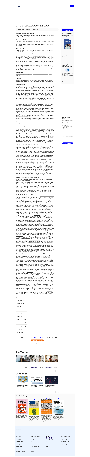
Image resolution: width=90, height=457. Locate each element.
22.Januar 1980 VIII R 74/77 (22, 237)
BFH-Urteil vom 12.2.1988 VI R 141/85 (27, 58)
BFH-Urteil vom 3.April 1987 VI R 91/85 (43, 245)
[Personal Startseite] (18, 6)
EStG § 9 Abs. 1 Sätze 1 (43, 74)
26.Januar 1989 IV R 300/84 (29, 141)
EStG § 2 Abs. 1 (19, 74)
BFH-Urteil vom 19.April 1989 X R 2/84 (31, 217)
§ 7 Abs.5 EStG (40, 109)
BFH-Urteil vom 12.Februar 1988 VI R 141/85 (32, 256)
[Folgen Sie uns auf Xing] (48, 438)
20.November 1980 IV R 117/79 (46, 284)
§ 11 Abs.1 (22, 193)
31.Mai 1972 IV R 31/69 (28, 234)
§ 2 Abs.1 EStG (22, 182)
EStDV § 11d (35, 74)
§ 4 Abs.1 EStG (22, 269)
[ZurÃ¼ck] (55, 371)
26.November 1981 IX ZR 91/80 (29, 155)
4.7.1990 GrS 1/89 (45, 53)
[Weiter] (58, 371)
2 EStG (27, 193)
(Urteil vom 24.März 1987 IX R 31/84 (24, 139)
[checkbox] (62, 136)
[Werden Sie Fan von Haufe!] (51, 438)
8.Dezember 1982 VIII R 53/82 (43, 238)
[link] (17, 10)
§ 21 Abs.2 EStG (23, 163)
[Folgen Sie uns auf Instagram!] (49, 438)
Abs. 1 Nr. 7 (18, 75)
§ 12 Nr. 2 (30, 74)
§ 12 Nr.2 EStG (37, 215)
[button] (72, 6)
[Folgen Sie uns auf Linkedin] (46, 438)
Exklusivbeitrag (34, 367)
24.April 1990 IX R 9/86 (35, 240)
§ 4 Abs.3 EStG (30, 272)
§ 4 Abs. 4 (25, 74)
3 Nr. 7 (50, 74)
